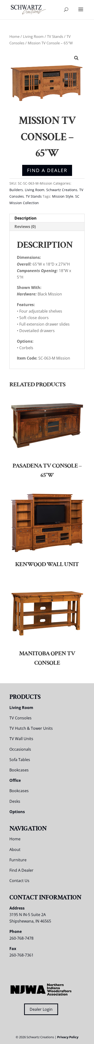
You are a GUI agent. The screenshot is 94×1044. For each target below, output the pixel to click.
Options (17, 811)
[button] (76, 58)
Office (15, 780)
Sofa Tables (19, 759)
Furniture (18, 860)
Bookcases (19, 770)
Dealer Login (41, 1009)
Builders (16, 189)
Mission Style (62, 196)
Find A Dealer (47, 170)
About (14, 849)
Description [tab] (25, 218)
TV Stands (55, 36)
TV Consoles (20, 718)
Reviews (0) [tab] (25, 226)
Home (14, 36)
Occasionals (20, 749)
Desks (14, 801)
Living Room (33, 36)
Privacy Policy (67, 1037)
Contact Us (19, 880)
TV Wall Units (21, 738)
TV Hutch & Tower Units (31, 728)
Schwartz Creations (61, 189)
